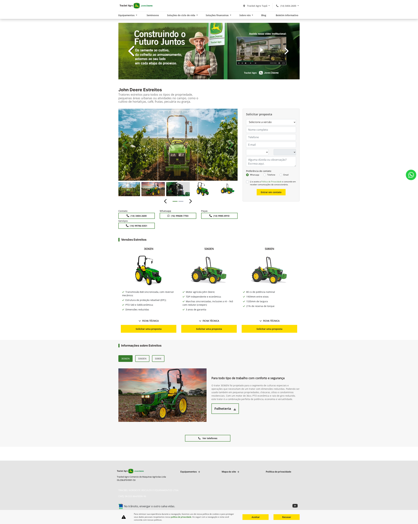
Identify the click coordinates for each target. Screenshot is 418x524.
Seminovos (153, 15)
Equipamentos (188, 471)
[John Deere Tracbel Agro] (135, 6)
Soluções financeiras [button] (217, 15)
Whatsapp (254, 174)
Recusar (286, 517)
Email (286, 174)
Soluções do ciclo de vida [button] (181, 15)
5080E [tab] (158, 358)
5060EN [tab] (142, 358)
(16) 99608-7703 (179, 215)
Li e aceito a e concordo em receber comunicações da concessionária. (273, 183)
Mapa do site (229, 471)
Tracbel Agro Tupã (257, 5)
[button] (132, 51)
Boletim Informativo (287, 15)
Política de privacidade (278, 471)
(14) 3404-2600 (288, 5)
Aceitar (256, 517)
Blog (263, 15)
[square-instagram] (288, 505)
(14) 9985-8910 (221, 215)
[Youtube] (296, 505)
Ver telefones (209, 438)
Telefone (271, 174)
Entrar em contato (271, 192)
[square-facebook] (281, 505)
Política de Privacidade (271, 181)
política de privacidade (181, 517)
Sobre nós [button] (245, 15)
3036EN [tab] (125, 358)
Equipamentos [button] (126, 15)
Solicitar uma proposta (148, 328)
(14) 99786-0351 (138, 225)
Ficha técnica (150, 320)
